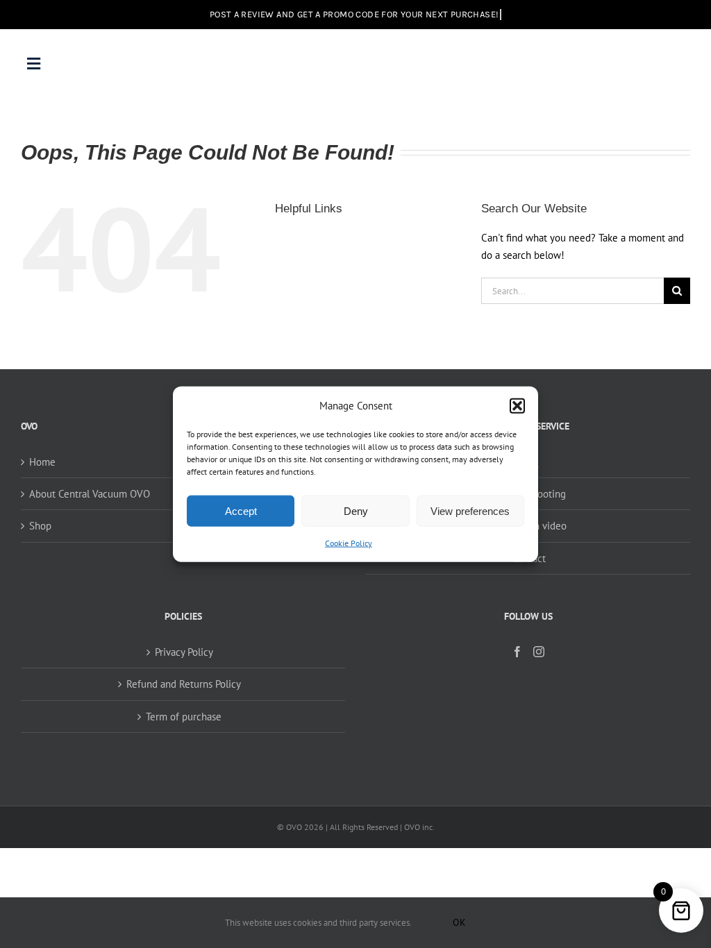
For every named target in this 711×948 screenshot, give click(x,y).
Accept (241, 511)
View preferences (470, 511)
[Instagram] (538, 651)
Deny (356, 511)
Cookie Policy (348, 543)
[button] (517, 405)
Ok (459, 922)
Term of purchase (183, 716)
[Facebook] (517, 651)
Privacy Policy (184, 652)
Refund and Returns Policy (183, 684)
